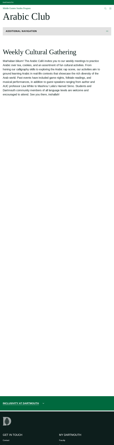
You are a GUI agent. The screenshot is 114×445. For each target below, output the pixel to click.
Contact (6, 440)
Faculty (62, 440)
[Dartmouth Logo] (8, 2)
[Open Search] (105, 8)
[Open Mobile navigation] (110, 8)
